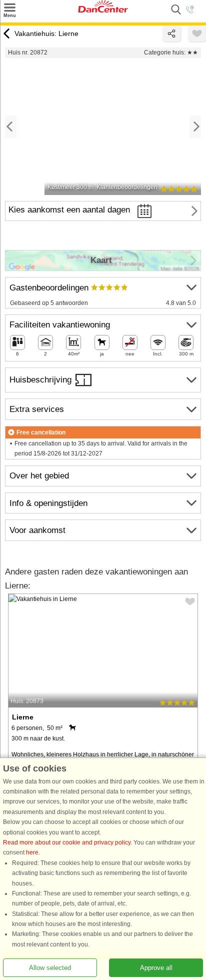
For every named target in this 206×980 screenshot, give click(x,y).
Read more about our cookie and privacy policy (66, 842)
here (32, 852)
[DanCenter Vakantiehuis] (103, 10)
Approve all (156, 968)
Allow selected (50, 968)
